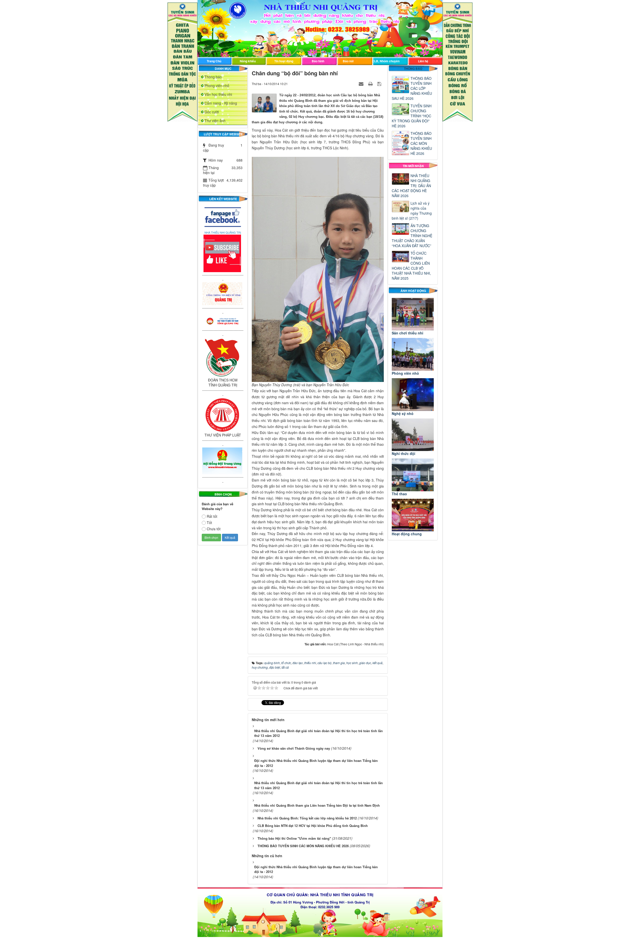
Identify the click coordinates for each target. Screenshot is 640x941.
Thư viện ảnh (215, 120)
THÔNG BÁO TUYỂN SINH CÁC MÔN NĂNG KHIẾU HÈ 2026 (421, 143)
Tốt (209, 522)
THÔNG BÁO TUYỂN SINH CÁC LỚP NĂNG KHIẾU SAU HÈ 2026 (412, 88)
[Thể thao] (413, 474)
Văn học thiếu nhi (218, 94)
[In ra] (371, 83)
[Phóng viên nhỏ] (413, 354)
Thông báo (213, 76)
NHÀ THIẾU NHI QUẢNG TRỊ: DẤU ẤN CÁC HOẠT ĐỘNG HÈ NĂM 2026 (411, 185)
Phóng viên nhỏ (216, 85)
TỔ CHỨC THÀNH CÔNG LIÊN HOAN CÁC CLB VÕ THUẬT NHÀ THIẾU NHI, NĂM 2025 (411, 266)
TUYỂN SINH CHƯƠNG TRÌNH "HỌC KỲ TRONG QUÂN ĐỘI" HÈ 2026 (412, 115)
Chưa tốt (213, 528)
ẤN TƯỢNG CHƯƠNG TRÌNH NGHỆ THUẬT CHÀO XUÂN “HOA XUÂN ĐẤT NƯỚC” (412, 235)
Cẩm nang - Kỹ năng (220, 103)
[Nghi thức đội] (413, 434)
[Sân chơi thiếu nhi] (413, 314)
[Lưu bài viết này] (379, 83)
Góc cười (211, 111)
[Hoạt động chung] (413, 515)
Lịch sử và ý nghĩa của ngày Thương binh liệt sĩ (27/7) (412, 211)
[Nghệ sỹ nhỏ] (413, 394)
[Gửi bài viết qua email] (362, 83)
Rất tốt (212, 516)
